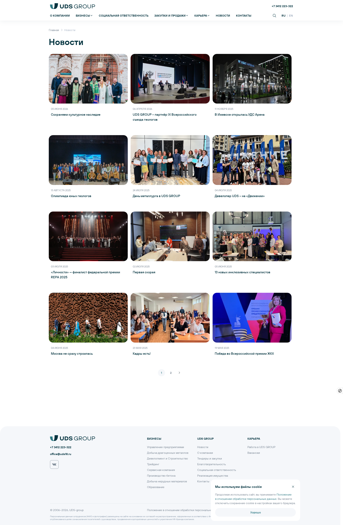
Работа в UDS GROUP (261, 447)
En (291, 15)
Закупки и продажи (170, 15)
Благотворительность (211, 464)
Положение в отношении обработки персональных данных (185, 510)
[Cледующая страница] (179, 373)
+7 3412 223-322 (282, 6)
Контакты (243, 15)
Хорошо (255, 512)
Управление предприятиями (165, 447)
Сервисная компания (161, 470)
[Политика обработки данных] (340, 391)
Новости (223, 15)
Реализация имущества (212, 475)
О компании (60, 15)
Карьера (200, 15)
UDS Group (205, 438)
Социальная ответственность (123, 15)
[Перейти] (54, 464)
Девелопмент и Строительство (167, 458)
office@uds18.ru (60, 454)
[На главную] (72, 6)
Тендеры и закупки (209, 458)
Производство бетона (161, 475)
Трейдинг (153, 464)
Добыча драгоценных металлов (167, 452)
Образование (155, 487)
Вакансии (253, 452)
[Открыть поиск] (274, 15)
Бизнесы (83, 15)
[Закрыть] (293, 486)
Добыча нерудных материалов (167, 481)
